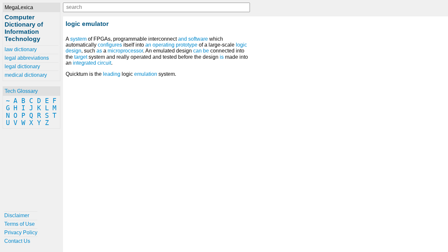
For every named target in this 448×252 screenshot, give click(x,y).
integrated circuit (92, 63)
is (222, 57)
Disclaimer (16, 215)
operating (163, 45)
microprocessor (125, 50)
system (78, 39)
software (198, 39)
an (148, 45)
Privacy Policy (20, 232)
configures (110, 45)
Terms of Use (19, 224)
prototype (186, 45)
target (80, 57)
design (73, 50)
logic (241, 45)
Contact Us (17, 241)
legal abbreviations (27, 58)
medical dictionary (26, 75)
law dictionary (21, 49)
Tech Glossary (21, 91)
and (182, 39)
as (99, 50)
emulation (145, 74)
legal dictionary (22, 66)
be (206, 50)
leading (111, 74)
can (197, 50)
